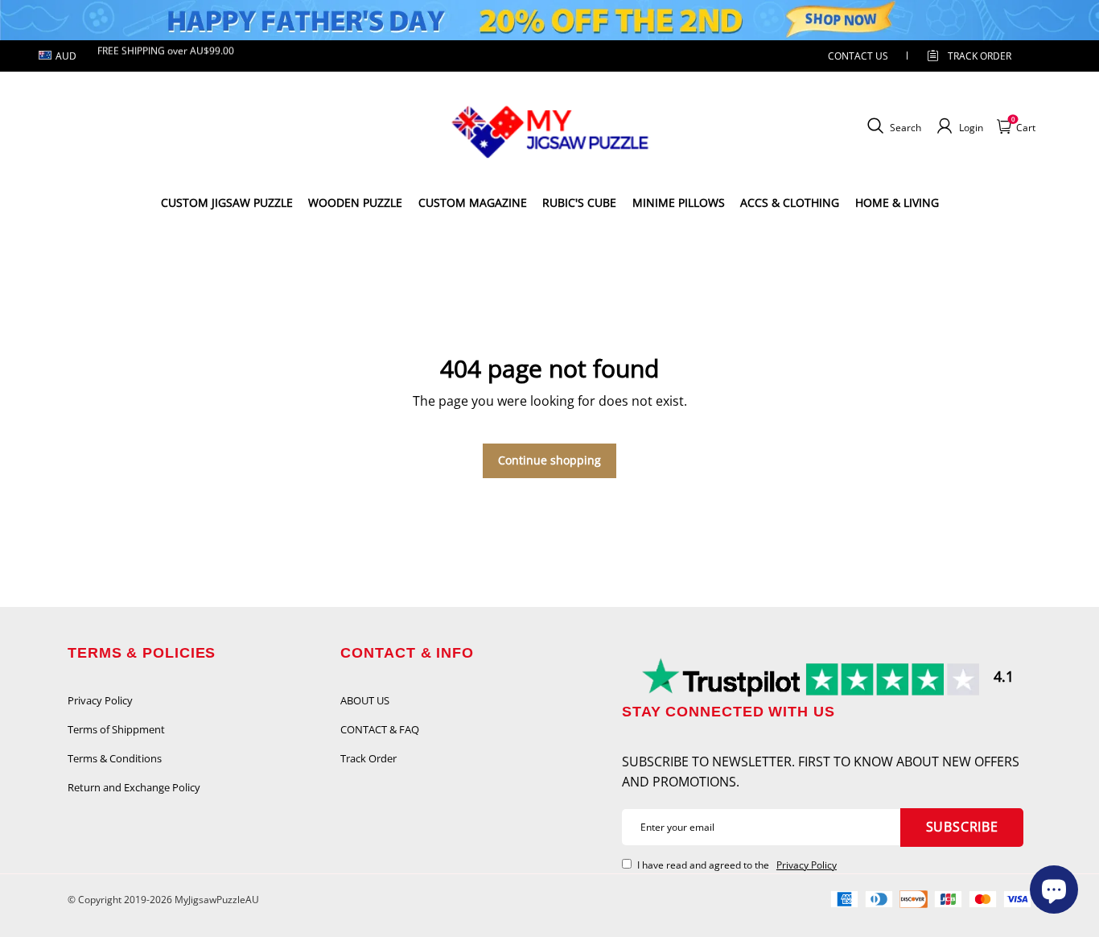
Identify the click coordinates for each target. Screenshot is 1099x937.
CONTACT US (858, 56)
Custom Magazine (472, 202)
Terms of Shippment (116, 729)
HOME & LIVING (897, 202)
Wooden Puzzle (355, 202)
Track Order (979, 56)
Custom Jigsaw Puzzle (227, 202)
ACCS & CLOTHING (789, 202)
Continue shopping (549, 460)
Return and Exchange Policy (134, 787)
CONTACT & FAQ (379, 729)
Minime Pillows (678, 202)
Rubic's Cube (579, 202)
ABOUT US (364, 700)
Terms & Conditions (115, 758)
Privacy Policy (100, 700)
